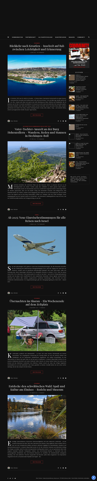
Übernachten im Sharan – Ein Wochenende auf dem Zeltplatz (37, 302)
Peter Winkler (14, 121)
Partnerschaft (31, 37)
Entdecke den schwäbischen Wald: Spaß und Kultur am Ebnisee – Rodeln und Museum (37, 387)
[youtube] (15, 478)
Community (81, 37)
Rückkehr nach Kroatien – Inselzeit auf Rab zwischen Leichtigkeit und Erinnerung (37, 47)
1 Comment (42, 307)
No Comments (40, 52)
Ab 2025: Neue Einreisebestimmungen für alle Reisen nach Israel (37, 219)
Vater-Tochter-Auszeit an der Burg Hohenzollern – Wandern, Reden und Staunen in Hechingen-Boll (37, 132)
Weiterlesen (37, 115)
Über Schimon (39, 478)
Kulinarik (72, 83)
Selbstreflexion (60, 37)
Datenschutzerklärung (48, 478)
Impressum (56, 478)
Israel (37, 214)
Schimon (37, 43)
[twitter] (10, 478)
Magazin (72, 37)
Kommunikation (17, 37)
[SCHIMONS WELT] (48, 17)
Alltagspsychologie (45, 37)
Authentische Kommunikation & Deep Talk (37, 126)
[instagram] (12, 478)
